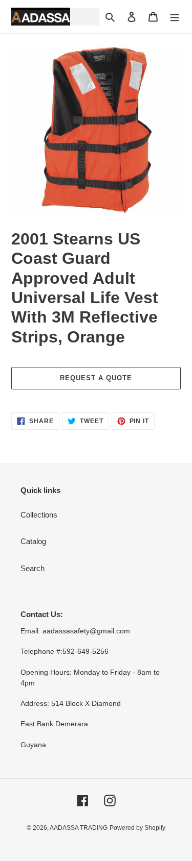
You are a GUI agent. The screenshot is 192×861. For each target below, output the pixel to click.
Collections (38, 514)
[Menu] (174, 17)
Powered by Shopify (137, 827)
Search (32, 568)
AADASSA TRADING (79, 827)
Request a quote (96, 378)
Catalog (33, 541)
